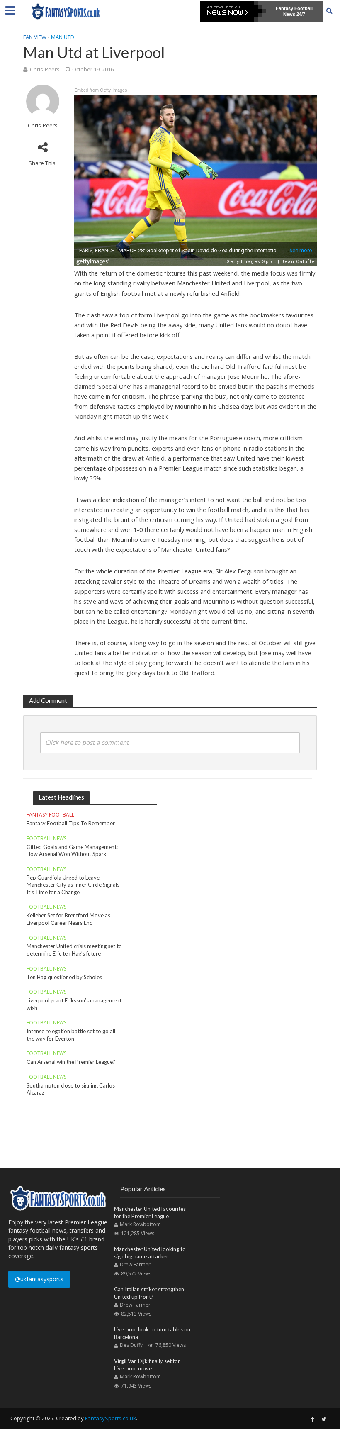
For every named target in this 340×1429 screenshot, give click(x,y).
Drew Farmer (135, 1264)
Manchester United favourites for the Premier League (150, 1212)
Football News (46, 839)
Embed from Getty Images (100, 89)
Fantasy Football (50, 815)
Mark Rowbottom (140, 1224)
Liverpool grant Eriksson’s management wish (74, 1004)
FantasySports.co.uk (110, 1418)
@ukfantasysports (39, 1279)
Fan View (34, 37)
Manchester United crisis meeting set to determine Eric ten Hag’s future (74, 950)
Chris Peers (45, 69)
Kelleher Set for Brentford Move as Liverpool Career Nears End (68, 919)
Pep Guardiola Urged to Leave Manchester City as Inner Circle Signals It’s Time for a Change (73, 884)
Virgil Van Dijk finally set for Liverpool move (147, 1365)
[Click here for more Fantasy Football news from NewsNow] (233, 11)
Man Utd (62, 37)
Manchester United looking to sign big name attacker (150, 1253)
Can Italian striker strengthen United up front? (149, 1293)
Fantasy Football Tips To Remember (71, 823)
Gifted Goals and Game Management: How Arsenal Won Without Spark (72, 851)
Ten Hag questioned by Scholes (64, 977)
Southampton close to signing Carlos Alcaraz (71, 1089)
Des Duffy (131, 1345)
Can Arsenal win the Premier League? (71, 1061)
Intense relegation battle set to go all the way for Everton (71, 1035)
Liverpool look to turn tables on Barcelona (152, 1333)
